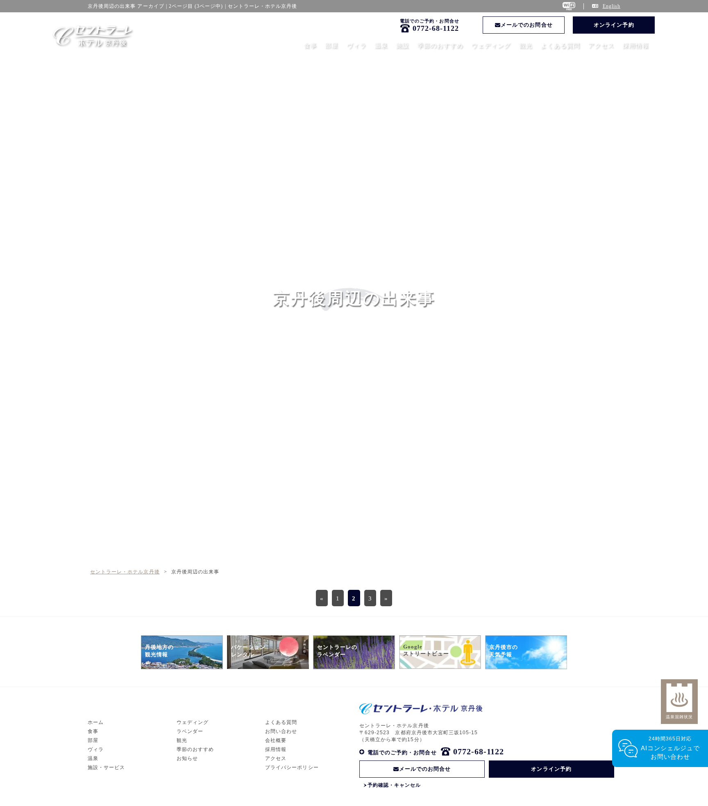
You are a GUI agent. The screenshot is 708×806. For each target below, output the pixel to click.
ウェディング (491, 45)
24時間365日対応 (670, 748)
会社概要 (275, 740)
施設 (402, 45)
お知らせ (187, 758)
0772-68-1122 (436, 28)
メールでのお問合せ (526, 25)
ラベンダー (190, 731)
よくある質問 (560, 45)
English (611, 6)
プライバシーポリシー (292, 767)
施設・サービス (106, 767)
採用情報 (635, 45)
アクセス (601, 45)
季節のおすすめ (440, 45)
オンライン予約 (614, 25)
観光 (525, 45)
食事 (310, 45)
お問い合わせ (281, 731)
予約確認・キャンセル (394, 785)
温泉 (381, 45)
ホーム (96, 722)
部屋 (331, 45)
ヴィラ (356, 45)
